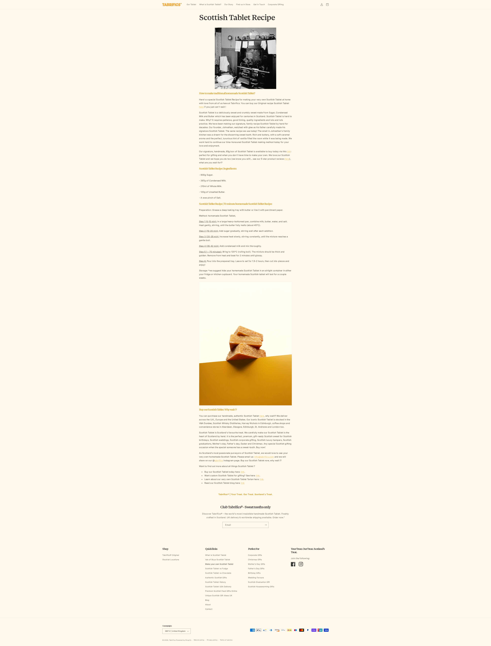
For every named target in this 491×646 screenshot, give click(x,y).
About (208, 604)
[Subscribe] (265, 525)
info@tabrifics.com (264, 456)
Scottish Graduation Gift (259, 582)
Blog (207, 600)
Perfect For (253, 549)
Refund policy (199, 640)
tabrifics (218, 460)
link (289, 151)
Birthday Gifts (254, 573)
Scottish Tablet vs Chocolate (218, 573)
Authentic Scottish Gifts (216, 577)
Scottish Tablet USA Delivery (218, 586)
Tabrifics (172, 640)
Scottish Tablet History (215, 582)
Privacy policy (212, 640)
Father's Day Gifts (256, 568)
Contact (208, 609)
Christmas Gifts (255, 559)
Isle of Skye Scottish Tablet (217, 559)
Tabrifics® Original (170, 555)
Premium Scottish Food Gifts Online (221, 591)
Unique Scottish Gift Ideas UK (218, 595)
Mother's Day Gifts (256, 564)
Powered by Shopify (183, 640)
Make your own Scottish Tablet (219, 564)
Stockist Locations (170, 559)
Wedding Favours (256, 577)
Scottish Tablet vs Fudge (216, 568)
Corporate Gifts (255, 555)
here (201, 107)
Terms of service (226, 640)
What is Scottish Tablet (215, 555)
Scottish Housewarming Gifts (261, 586)
